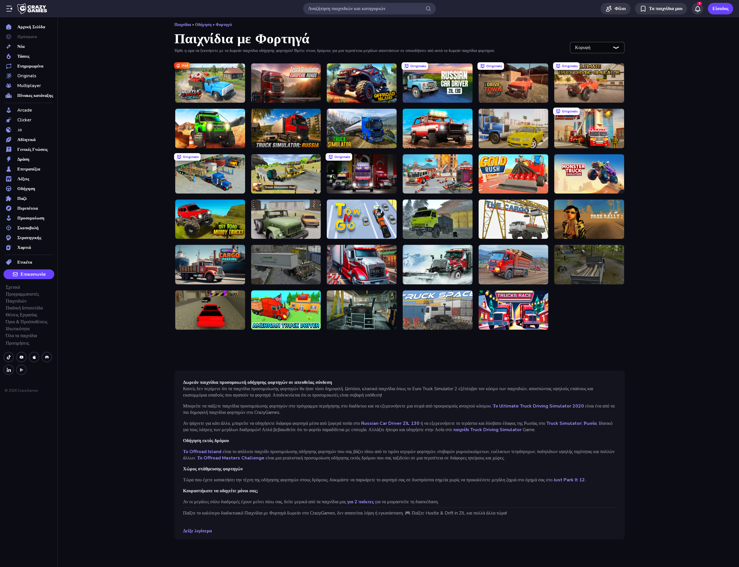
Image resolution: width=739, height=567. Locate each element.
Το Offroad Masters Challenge (231, 458)
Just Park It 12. (570, 480)
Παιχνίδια (182, 24)
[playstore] (21, 370)
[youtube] (21, 357)
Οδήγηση (203, 24)
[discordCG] (47, 357)
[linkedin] (8, 370)
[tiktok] (8, 357)
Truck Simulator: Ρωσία (571, 423)
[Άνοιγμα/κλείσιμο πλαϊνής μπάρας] (9, 9)
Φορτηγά (224, 24)
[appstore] (34, 357)
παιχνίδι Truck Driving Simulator (487, 430)
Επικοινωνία (33, 274)
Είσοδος (720, 8)
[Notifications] (697, 8)
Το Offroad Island (202, 451)
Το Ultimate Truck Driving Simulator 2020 (538, 406)
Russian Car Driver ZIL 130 (390, 423)
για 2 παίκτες (360, 502)
